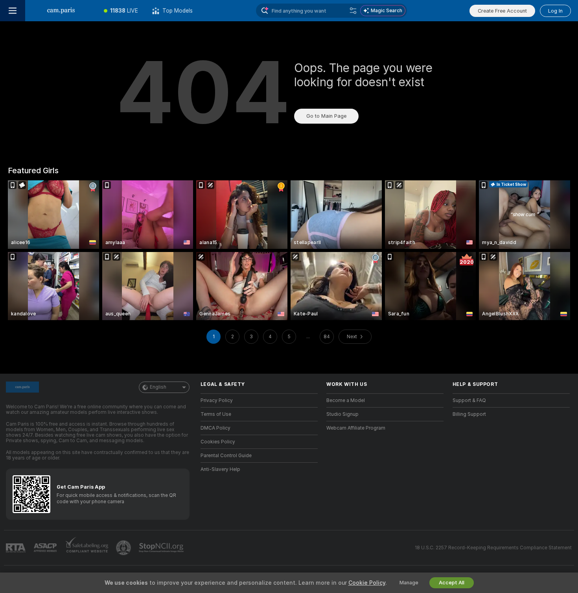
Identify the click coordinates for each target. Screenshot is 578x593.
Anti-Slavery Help (220, 469)
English (158, 387)
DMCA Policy (215, 428)
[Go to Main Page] (61, 10)
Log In (555, 11)
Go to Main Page (326, 116)
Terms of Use (216, 414)
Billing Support (469, 414)
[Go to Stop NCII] (162, 547)
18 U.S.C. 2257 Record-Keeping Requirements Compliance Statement (493, 547)
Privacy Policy (217, 400)
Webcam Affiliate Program (355, 428)
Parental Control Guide (226, 455)
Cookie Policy (366, 583)
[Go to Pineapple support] (124, 547)
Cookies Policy (218, 442)
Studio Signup (342, 414)
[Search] (353, 10)
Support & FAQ (469, 400)
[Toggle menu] (12, 10)
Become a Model (345, 400)
